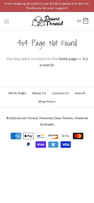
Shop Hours (47, 101)
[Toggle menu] (6, 20)
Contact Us (60, 93)
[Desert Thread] (47, 21)
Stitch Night (17, 93)
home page (67, 58)
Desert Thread (27, 118)
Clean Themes (63, 118)
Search (80, 93)
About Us (39, 93)
